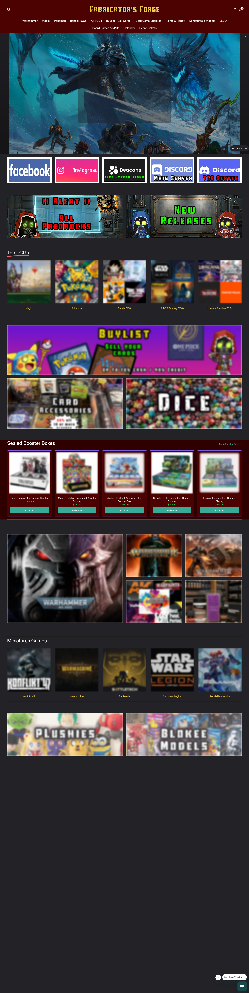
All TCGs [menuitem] (96, 20)
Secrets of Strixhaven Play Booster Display (172, 499)
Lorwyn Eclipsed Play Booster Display (219, 499)
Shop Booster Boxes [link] (229, 444)
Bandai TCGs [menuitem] (78, 20)
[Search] (9, 9)
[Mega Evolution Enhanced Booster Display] (77, 473)
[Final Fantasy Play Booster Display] (29, 473)
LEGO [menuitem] (223, 20)
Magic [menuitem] (46, 20)
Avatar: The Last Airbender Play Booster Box (124, 499)
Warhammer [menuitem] (30, 20)
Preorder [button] (124, 111)
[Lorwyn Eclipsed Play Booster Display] (219, 473)
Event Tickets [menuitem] (148, 28)
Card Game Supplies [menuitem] (148, 20)
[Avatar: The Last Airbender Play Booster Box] (124, 473)
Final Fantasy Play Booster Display (29, 497)
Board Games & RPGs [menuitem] (105, 28)
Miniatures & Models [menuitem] (202, 20)
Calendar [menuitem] (129, 28)
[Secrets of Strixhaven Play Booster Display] (172, 473)
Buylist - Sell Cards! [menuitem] (118, 20)
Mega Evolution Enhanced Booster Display (77, 499)
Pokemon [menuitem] (60, 20)
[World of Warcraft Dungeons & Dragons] (124, 93)
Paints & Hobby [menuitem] (175, 20)
